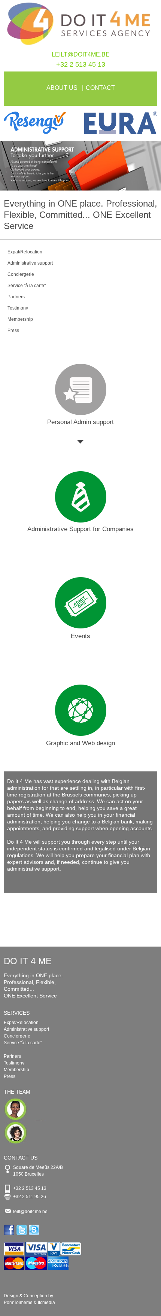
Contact (100, 88)
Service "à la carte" (26, 285)
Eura (118, 123)
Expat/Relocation (24, 252)
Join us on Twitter (22, 1230)
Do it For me (80, 25)
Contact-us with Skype (34, 1230)
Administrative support (30, 263)
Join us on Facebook (10, 1230)
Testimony (17, 308)
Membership (20, 319)
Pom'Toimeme (18, 1302)
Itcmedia (46, 1302)
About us (62, 88)
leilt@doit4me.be (81, 54)
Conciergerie (20, 274)
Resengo (42, 123)
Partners (16, 296)
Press (13, 330)
